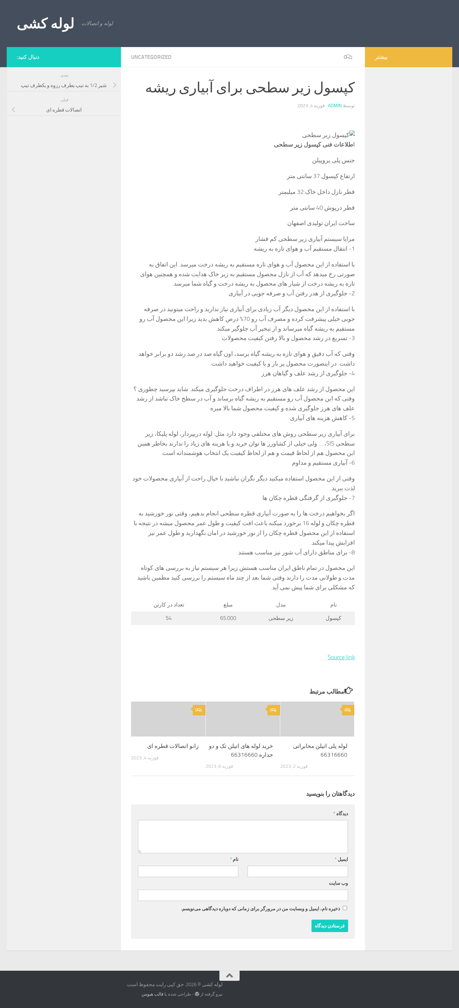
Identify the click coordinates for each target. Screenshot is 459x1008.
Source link (341, 657)
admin (335, 106)
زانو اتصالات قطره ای (173, 746)
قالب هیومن (152, 994)
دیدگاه (340, 813)
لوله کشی (46, 23)
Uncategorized (151, 57)
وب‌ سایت (338, 883)
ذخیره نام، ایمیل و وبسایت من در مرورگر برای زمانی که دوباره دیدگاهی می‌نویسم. (260, 909)
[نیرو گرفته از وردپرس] (197, 994)
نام (234, 859)
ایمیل (341, 859)
